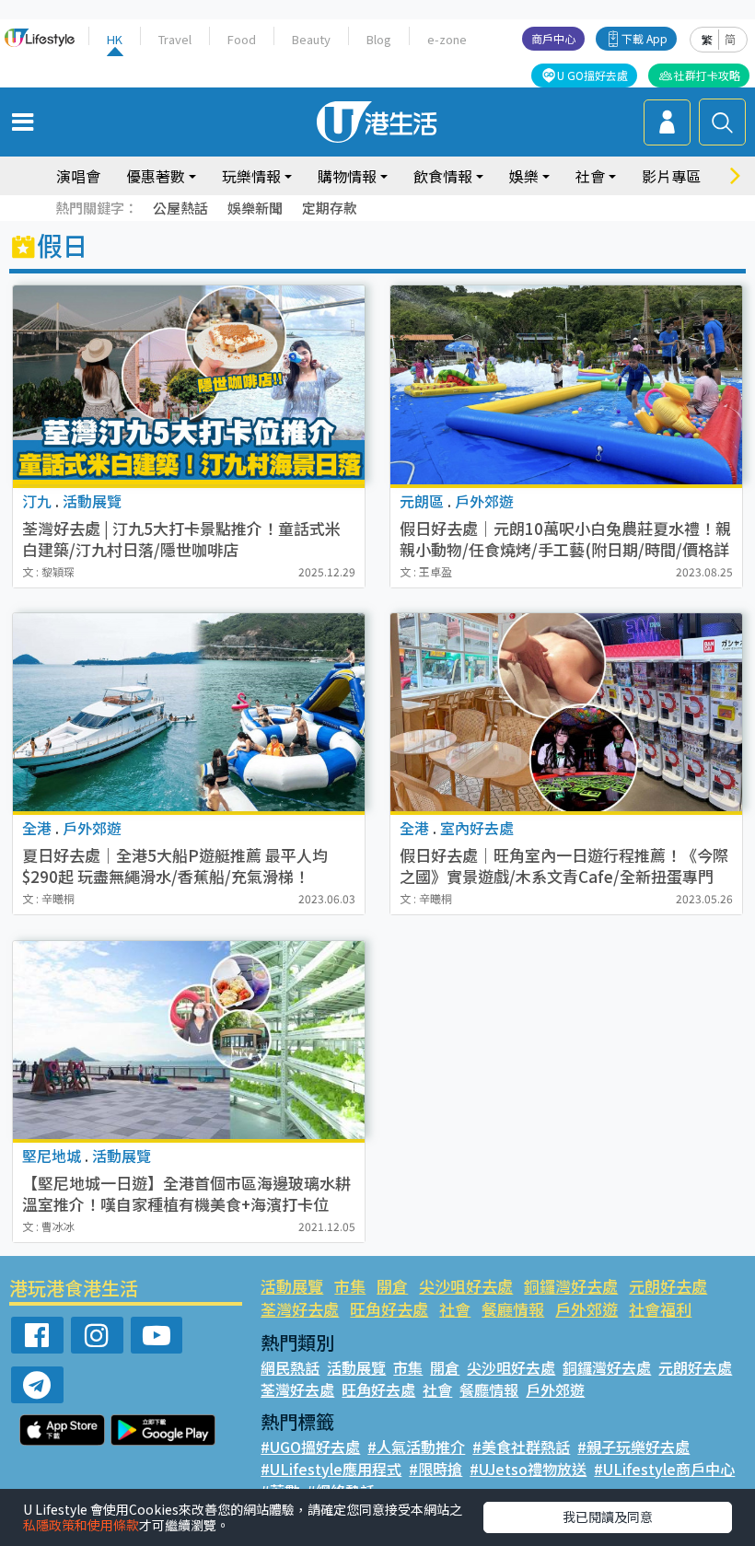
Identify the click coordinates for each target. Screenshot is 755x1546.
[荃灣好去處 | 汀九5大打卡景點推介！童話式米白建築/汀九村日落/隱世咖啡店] (189, 384)
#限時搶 (435, 1469)
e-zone (447, 39)
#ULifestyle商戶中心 (664, 1469)
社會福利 (660, 1308)
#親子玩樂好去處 (633, 1447)
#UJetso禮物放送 (528, 1469)
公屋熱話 (180, 207)
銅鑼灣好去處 (571, 1285)
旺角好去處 (389, 1308)
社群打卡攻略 (707, 75)
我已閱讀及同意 (608, 1516)
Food (241, 39)
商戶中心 (553, 38)
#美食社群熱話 (521, 1447)
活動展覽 (292, 1285)
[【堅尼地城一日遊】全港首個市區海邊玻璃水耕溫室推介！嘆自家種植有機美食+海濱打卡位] (189, 1040)
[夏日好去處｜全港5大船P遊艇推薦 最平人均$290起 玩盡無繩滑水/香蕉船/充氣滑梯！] (189, 712)
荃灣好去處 (300, 1308)
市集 (350, 1285)
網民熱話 (290, 1367)
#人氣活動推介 (416, 1447)
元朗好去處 (668, 1285)
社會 (454, 1308)
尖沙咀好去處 (466, 1285)
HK (114, 39)
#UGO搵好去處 (310, 1447)
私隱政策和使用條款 (81, 1525)
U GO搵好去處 (592, 75)
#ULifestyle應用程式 (331, 1469)
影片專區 (671, 176)
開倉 (392, 1285)
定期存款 (329, 207)
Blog (378, 39)
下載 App (644, 38)
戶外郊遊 (586, 1308)
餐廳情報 (513, 1308)
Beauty (311, 39)
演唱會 (78, 176)
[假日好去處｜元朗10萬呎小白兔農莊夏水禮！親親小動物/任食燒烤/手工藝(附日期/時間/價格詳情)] (566, 384)
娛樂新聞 (255, 207)
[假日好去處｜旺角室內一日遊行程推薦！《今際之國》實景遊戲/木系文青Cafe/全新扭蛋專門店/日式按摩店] (566, 712)
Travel (175, 39)
